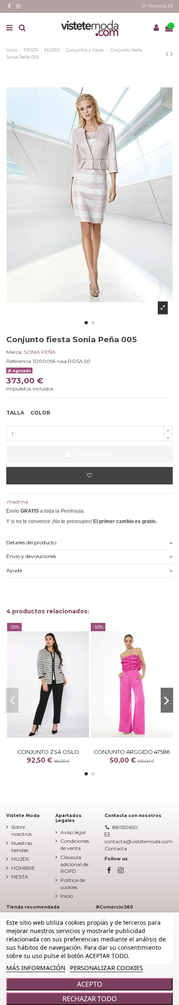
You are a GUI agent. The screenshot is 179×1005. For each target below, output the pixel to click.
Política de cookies (72, 883)
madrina (17, 502)
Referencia (18, 361)
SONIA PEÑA (40, 352)
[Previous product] (168, 54)
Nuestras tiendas (21, 846)
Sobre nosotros (21, 830)
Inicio (66, 896)
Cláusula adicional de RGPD (74, 864)
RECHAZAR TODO (89, 998)
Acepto (89, 984)
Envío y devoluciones (31, 556)
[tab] (89, 543)
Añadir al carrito (94, 454)
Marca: (14, 352)
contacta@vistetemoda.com (138, 841)
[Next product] (171, 54)
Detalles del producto (31, 542)
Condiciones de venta (74, 844)
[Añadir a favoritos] (89, 475)
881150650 (125, 827)
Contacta (115, 848)
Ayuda (14, 570)
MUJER (20, 859)
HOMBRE (23, 868)
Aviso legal (73, 832)
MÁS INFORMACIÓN (35, 967)
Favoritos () (160, 6)
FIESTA (19, 877)
